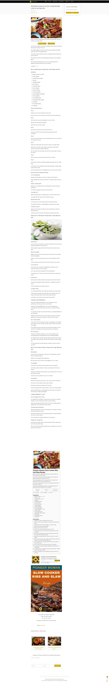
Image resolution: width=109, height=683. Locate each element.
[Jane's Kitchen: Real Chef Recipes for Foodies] (35, 2)
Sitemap (62, 676)
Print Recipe (52, 43)
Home (32, 15)
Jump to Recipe (42, 43)
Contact (65, 676)
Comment (57, 665)
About (68, 676)
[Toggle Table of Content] (37, 66)
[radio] (43, 618)
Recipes (34, 15)
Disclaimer (46, 676)
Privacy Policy (42, 676)
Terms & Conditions (52, 676)
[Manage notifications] (107, 681)
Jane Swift (43, 625)
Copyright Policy (57, 676)
